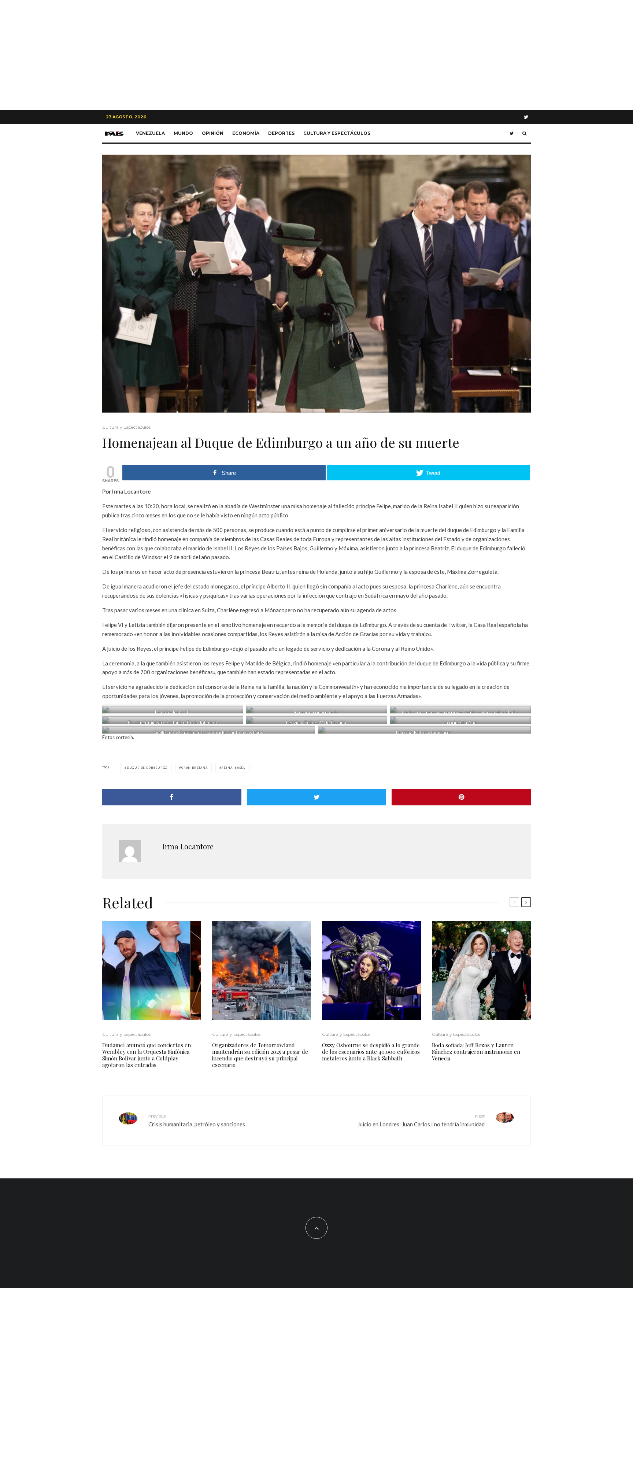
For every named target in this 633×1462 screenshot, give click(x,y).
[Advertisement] (316, 55)
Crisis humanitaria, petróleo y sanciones (196, 1120)
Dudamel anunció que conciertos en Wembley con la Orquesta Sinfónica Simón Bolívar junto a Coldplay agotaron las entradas (146, 1055)
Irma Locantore (188, 846)
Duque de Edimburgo (147, 767)
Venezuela (150, 133)
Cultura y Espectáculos (336, 133)
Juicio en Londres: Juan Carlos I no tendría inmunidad (421, 1120)
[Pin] (461, 797)
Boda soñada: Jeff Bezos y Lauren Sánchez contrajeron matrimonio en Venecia (476, 1052)
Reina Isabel (233, 767)
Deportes (281, 133)
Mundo (183, 133)
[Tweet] (316, 797)
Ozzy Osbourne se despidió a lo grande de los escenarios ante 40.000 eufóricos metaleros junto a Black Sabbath (371, 1052)
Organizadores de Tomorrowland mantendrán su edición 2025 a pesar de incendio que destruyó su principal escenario (260, 1055)
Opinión (212, 133)
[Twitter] (526, 117)
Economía (245, 133)
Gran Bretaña (194, 767)
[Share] (171, 797)
